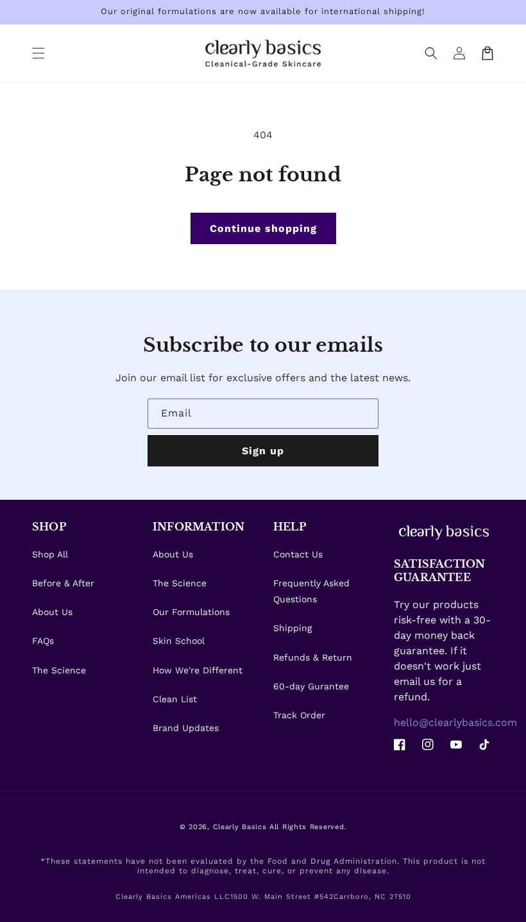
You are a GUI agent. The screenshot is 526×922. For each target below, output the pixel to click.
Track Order (299, 715)
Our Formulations (191, 612)
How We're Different (197, 670)
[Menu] (38, 53)
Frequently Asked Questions (311, 591)
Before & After (63, 583)
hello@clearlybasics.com (455, 722)
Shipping (292, 628)
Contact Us (298, 554)
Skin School (179, 641)
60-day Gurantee (311, 686)
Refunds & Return (312, 657)
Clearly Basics (240, 827)
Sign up (263, 451)
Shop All (50, 554)
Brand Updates (186, 728)
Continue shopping (263, 228)
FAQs (43, 641)
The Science (59, 670)
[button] (431, 53)
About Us (52, 612)
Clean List (175, 699)
